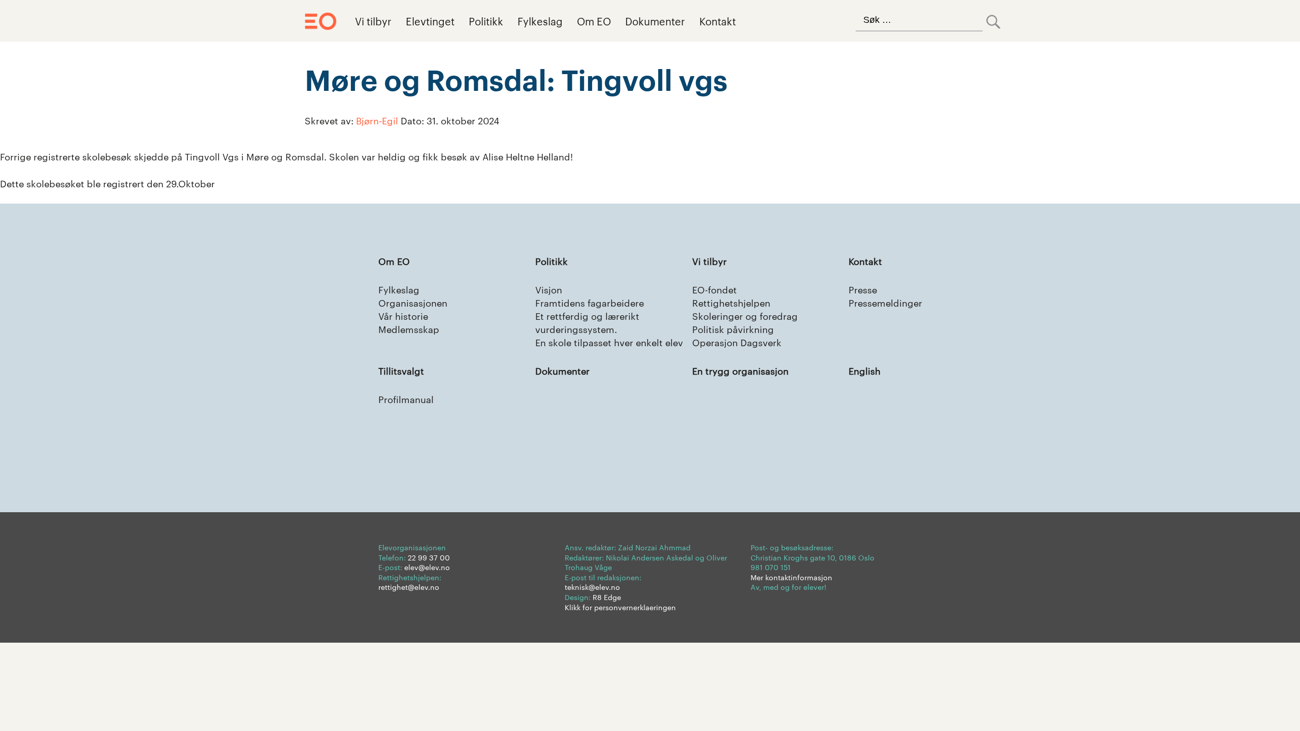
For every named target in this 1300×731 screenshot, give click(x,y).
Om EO (594, 21)
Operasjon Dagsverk (737, 342)
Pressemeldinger (885, 302)
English (865, 370)
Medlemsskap (408, 328)
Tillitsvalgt (401, 370)
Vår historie (403, 315)
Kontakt (717, 21)
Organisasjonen (412, 302)
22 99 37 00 (429, 557)
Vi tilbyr (373, 21)
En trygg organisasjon (740, 370)
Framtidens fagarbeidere (589, 302)
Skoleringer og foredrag (745, 315)
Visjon (548, 289)
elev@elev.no (427, 567)
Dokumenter (655, 21)
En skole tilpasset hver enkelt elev (609, 342)
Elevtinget (430, 21)
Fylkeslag (540, 21)
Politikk (486, 21)
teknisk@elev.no (592, 587)
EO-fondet (714, 289)
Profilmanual (406, 398)
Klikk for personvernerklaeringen (620, 607)
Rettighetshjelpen (731, 302)
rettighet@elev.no (408, 587)
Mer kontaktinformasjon (791, 577)
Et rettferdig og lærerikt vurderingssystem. (587, 322)
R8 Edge (607, 597)
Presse (863, 289)
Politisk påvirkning (733, 328)
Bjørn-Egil (377, 120)
